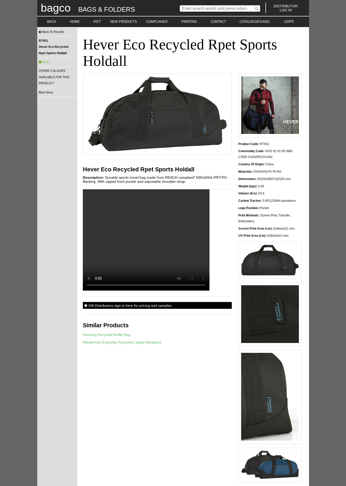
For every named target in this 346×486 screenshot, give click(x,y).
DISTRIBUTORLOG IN (286, 8)
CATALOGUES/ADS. (255, 22)
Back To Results (52, 32)
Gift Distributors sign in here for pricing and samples (129, 305)
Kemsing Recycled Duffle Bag (106, 335)
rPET (97, 22)
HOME (75, 22)
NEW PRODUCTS (123, 22)
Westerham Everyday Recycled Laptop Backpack (122, 342)
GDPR (289, 22)
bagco (56, 8)
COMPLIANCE (157, 22)
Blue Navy (46, 92)
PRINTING (189, 22)
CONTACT (218, 22)
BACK (51, 22)
